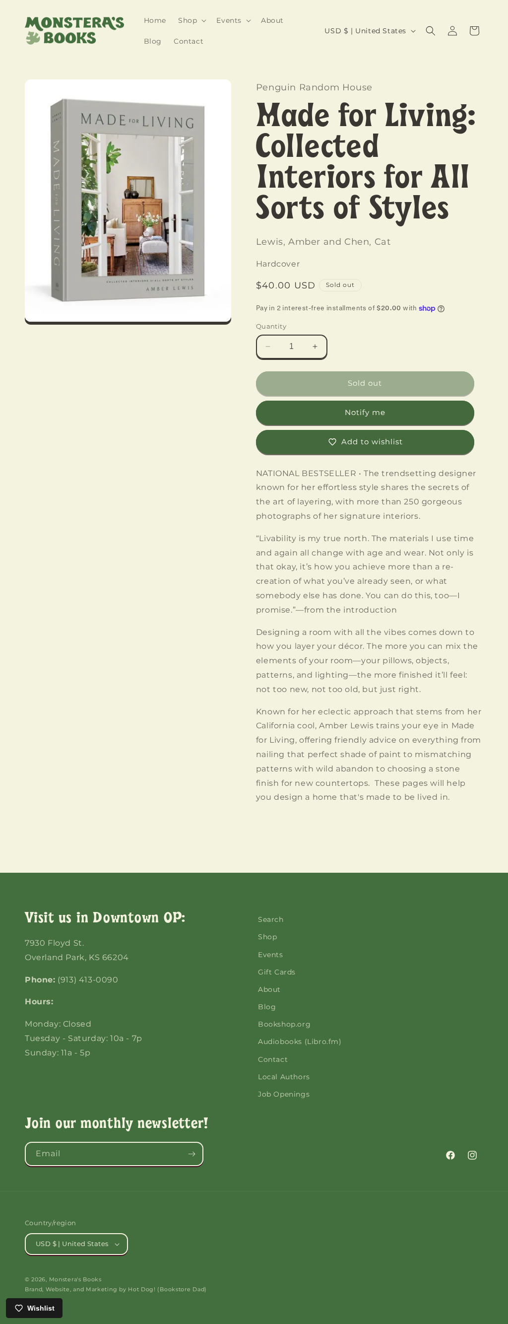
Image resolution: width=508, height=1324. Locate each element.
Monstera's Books (75, 1279)
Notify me (365, 412)
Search (271, 919)
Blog (267, 1006)
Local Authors (284, 1076)
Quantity (271, 326)
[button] (191, 20)
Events (270, 954)
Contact (273, 1059)
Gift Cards (277, 972)
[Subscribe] (191, 1154)
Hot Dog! (142, 1289)
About (269, 989)
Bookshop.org (284, 1024)
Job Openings (284, 1094)
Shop (267, 936)
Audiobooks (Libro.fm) (300, 1041)
